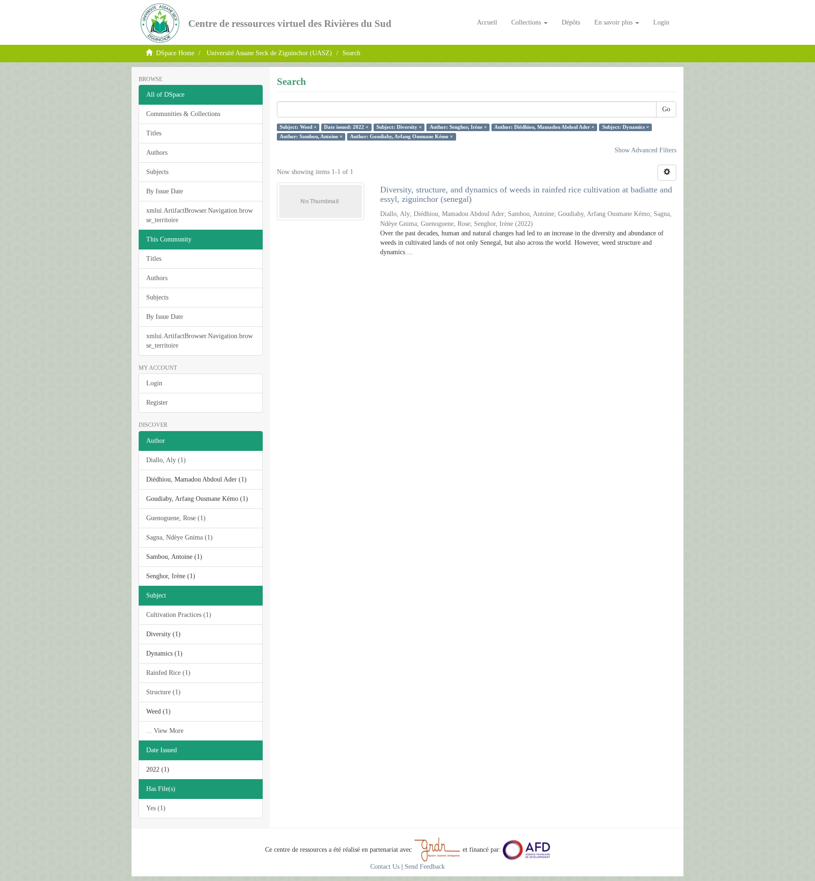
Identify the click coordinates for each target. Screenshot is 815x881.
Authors (156, 152)
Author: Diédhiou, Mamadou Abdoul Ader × (544, 127)
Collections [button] (527, 22)
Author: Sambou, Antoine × (311, 136)
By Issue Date (164, 191)
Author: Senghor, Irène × (458, 127)
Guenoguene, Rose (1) (176, 518)
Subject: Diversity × (399, 127)
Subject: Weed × (298, 127)
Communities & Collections (183, 113)
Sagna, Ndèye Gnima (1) (179, 537)
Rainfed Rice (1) (168, 672)
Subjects (157, 171)
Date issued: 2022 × (346, 127)
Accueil (487, 22)
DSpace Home (175, 53)
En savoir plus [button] (614, 22)
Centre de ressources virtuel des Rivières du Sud (289, 23)
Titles (153, 133)
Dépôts (571, 22)
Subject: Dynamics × (625, 127)
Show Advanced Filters (645, 150)
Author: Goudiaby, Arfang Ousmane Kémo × (401, 136)
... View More (164, 730)
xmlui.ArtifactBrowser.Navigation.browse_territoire (199, 215)
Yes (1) (156, 808)
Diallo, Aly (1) (166, 460)
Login (154, 383)
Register (157, 402)
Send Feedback (425, 866)
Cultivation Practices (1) (178, 614)
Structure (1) (163, 692)
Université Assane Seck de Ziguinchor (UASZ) (269, 53)
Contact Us (384, 866)
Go (666, 109)
